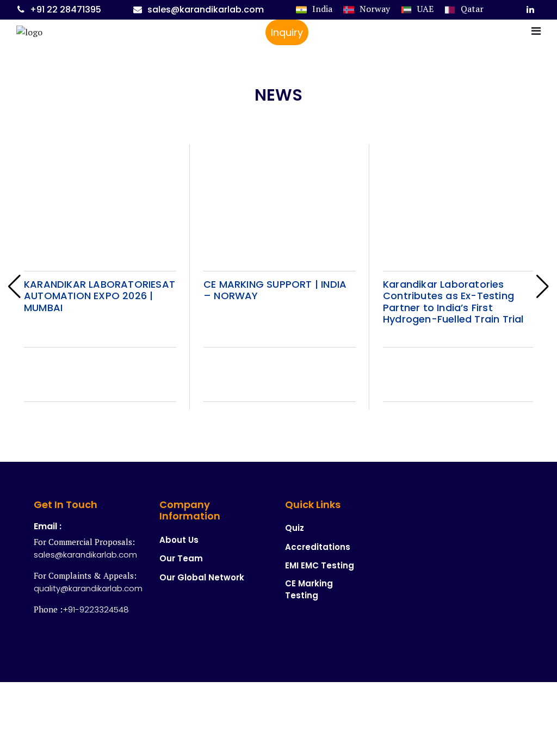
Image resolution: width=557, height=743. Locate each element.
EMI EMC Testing (319, 565)
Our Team (181, 558)
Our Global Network (201, 577)
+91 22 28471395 (65, 9)
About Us (179, 540)
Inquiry (287, 32)
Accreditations (317, 547)
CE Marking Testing (309, 590)
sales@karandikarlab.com (205, 9)
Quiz (294, 528)
